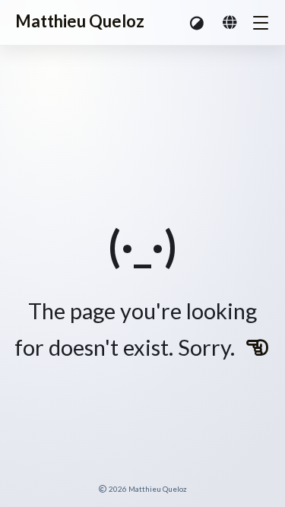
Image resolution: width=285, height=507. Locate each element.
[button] (198, 22)
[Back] (257, 347)
